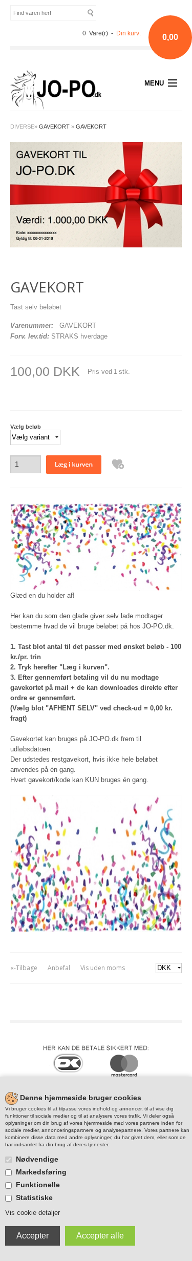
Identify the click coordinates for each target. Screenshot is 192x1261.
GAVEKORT (91, 126)
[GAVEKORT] (96, 194)
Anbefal (59, 967)
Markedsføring (41, 1172)
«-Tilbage (23, 967)
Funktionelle (38, 1185)
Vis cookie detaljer (32, 1212)
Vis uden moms (102, 967)
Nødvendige (37, 1159)
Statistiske (34, 1197)
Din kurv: (128, 33)
